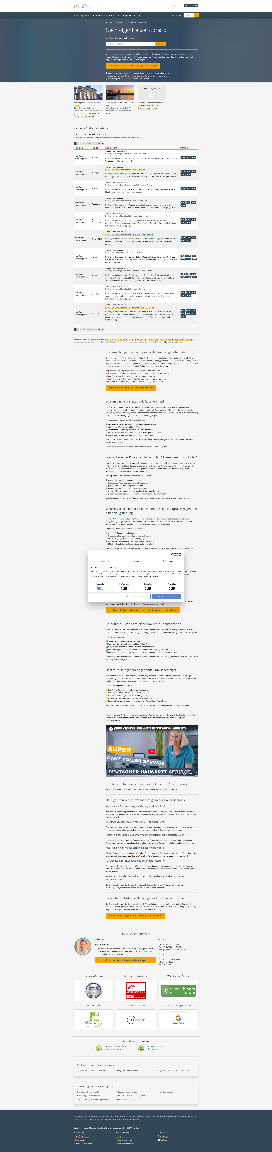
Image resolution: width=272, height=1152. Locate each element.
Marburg (186, 339)
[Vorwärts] (99, 143)
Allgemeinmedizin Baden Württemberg (94, 1070)
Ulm (167, 342)
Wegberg (173, 342)
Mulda (192, 339)
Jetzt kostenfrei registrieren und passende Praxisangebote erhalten (143, 610)
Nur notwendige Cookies (135, 597)
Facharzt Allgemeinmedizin (89, 1092)
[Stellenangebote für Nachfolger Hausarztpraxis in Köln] (120, 92)
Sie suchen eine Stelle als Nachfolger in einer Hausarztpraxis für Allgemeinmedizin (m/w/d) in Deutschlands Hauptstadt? (88, 109)
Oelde (83, 342)
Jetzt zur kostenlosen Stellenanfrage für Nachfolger (133, 65)
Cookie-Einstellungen (83, 1144)
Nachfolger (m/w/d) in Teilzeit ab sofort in (124, 252)
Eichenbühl (133, 339)
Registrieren (192, 5)
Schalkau (110, 342)
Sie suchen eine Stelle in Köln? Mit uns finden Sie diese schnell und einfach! (119, 108)
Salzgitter (103, 342)
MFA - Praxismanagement (128, 1099)
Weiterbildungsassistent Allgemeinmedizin (95, 1099)
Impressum (79, 1132)
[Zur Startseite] (106, 23)
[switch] (124, 588)
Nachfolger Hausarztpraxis (89, 1096)
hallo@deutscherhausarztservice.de (173, 950)
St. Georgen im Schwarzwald (139, 342)
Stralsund (153, 342)
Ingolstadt (178, 339)
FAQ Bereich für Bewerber (140, 789)
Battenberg (118, 339)
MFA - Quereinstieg (165, 1092)
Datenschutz (80, 1140)
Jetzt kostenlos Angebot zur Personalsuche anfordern (135, 915)
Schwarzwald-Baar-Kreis (121, 342)
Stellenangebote (81, 15)
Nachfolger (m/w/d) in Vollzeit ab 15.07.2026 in (129, 234)
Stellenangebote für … (117, 23)
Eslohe (140, 339)
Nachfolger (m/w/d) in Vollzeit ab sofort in (125, 154)
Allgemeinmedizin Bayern (128, 1070)
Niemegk (76, 342)
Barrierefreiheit (123, 1132)
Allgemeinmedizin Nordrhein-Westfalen (173, 1070)
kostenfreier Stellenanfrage (130, 137)
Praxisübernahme (127, 447)
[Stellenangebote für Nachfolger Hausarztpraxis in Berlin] (88, 92)
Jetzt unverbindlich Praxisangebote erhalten (131, 387)
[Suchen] (196, 15)
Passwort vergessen (125, 1140)
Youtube (163, 1140)
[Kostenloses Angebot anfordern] (152, 96)
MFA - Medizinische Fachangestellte (132, 1096)
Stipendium (128, 15)
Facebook (163, 1132)
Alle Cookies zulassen (166, 597)
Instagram (164, 1136)
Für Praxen (114, 15)
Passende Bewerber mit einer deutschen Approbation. (150, 105)
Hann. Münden (153, 339)
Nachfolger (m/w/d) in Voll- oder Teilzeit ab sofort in (128, 185)
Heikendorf (163, 339)
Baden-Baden (109, 339)
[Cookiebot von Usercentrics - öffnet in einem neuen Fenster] (172, 554)
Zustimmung (104, 561)
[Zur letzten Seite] (102, 143)
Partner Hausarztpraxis (127, 1092)
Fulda (145, 339)
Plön (97, 342)
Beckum (125, 339)
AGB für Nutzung (82, 1136)
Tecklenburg (161, 342)
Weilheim (180, 342)
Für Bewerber (99, 15)
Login (175, 5)
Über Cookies (168, 561)
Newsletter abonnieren (126, 1144)
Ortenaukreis (90, 342)
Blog (139, 15)
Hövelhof (171, 339)
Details (136, 561)
